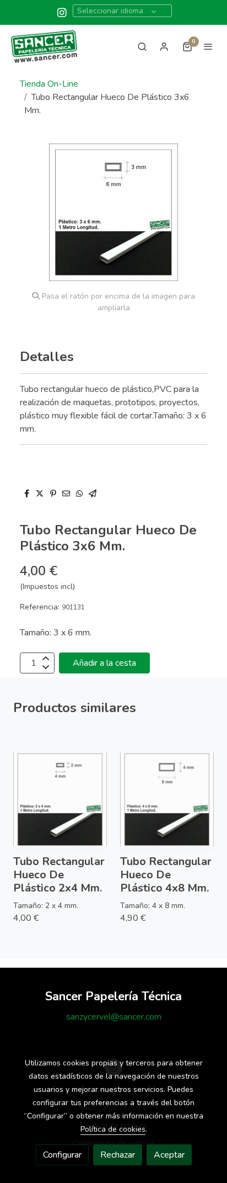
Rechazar (117, 1155)
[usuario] (164, 46)
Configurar (62, 1155)
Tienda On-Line (49, 84)
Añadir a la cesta (104, 663)
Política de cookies (112, 1129)
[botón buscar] (142, 46)
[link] (44, 46)
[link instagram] (62, 12)
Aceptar (169, 1155)
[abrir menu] (208, 46)
